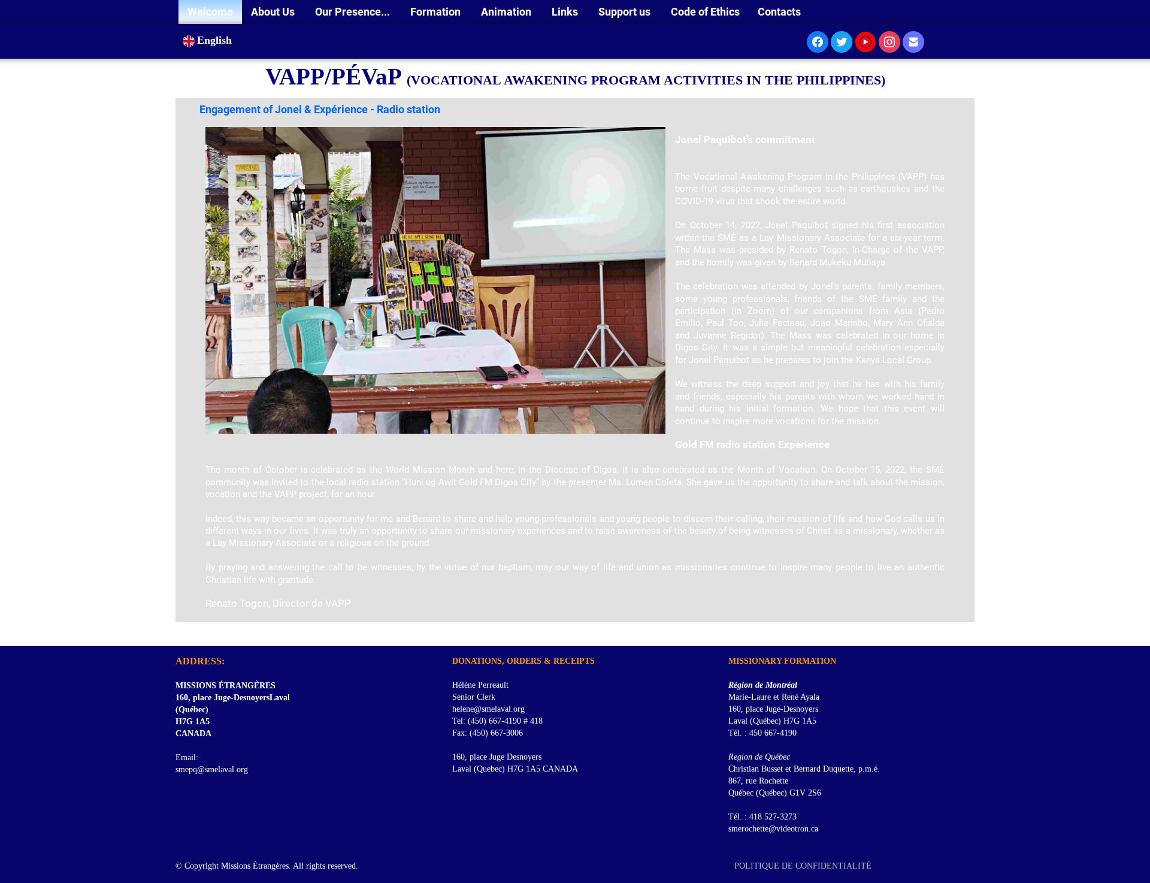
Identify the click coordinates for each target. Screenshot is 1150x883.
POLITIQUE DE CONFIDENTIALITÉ (804, 865)
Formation (436, 11)
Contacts (779, 11)
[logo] (179, 631)
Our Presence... (353, 11)
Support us (625, 11)
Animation (507, 11)
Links (566, 11)
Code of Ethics (705, 11)
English (216, 40)
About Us (274, 11)
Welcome (210, 11)
